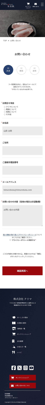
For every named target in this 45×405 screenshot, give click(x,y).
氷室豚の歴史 (21, 323)
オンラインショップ (24, 334)
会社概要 (20, 341)
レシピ (19, 352)
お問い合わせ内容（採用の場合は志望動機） (22, 201)
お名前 (5, 123)
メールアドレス (9, 182)
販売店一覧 (21, 328)
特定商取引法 (9, 396)
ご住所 (5, 142)
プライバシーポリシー (11, 398)
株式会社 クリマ (22, 299)
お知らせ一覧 (21, 347)
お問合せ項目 (8, 103)
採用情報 (7, 394)
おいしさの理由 (22, 317)
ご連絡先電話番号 (10, 162)
